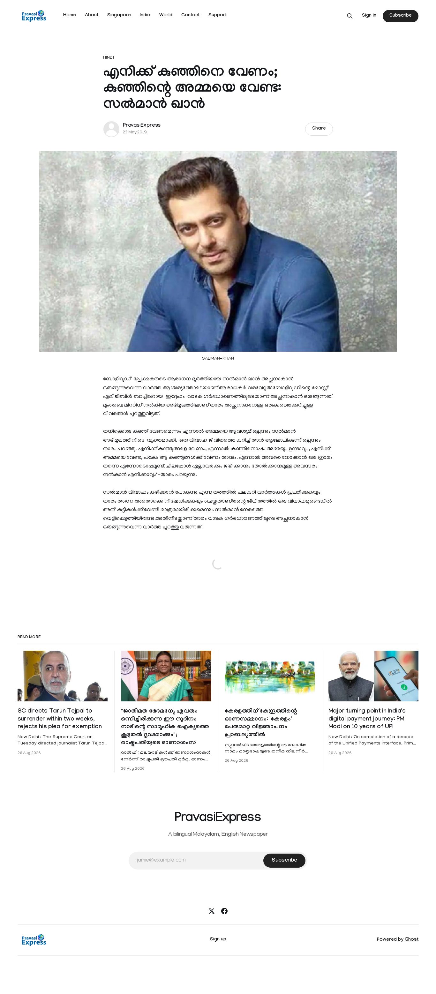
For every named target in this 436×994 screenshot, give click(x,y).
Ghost (411, 940)
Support (217, 16)
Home (69, 16)
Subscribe (400, 16)
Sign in (369, 16)
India (145, 16)
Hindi (108, 58)
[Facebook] (224, 911)
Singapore (119, 16)
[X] (211, 911)
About (91, 16)
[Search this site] (350, 16)
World (165, 16)
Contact (190, 16)
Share (319, 129)
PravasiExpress (142, 126)
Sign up (218, 940)
